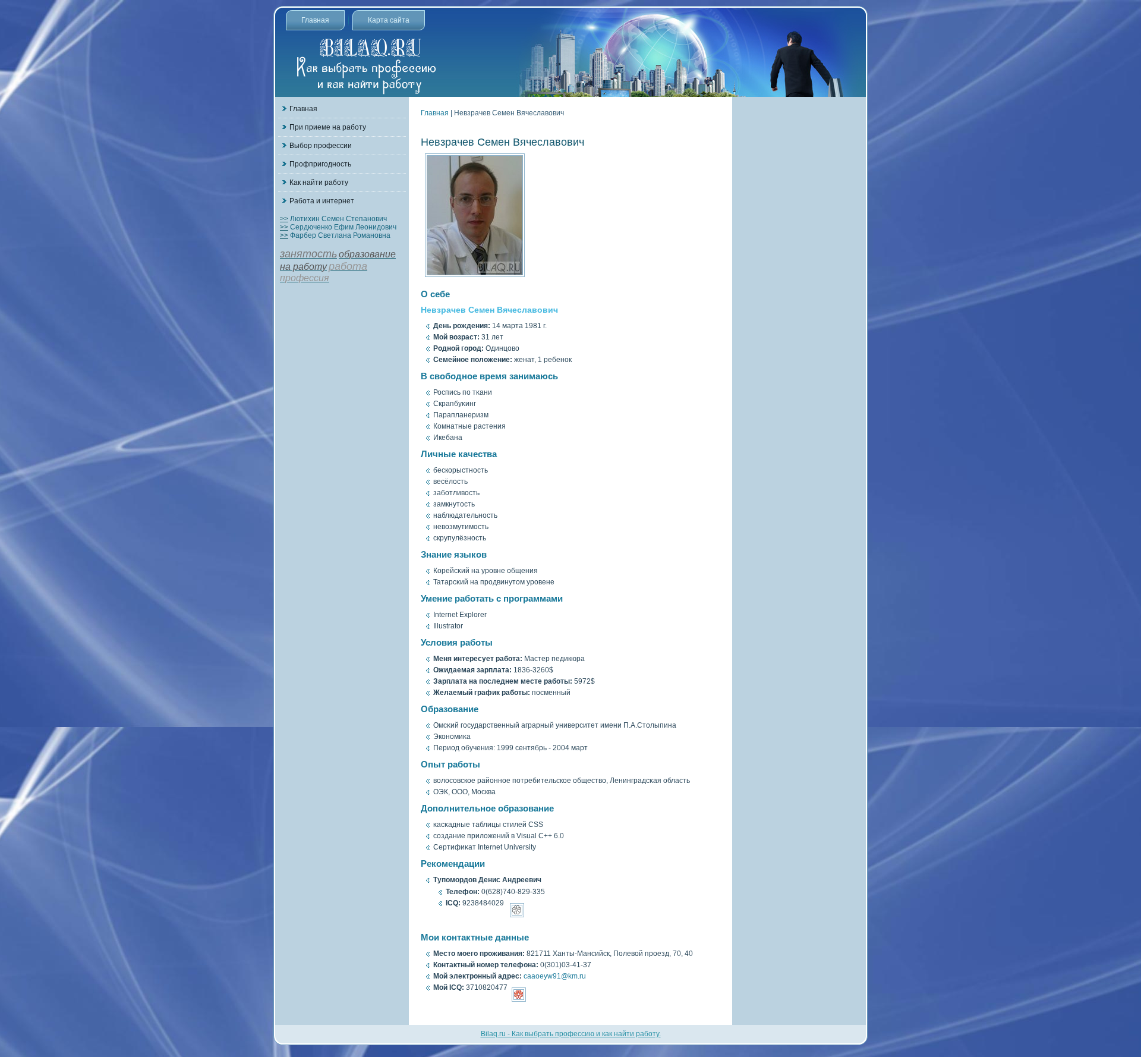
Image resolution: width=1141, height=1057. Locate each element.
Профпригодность (320, 164)
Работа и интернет (321, 201)
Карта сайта (388, 20)
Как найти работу (318, 182)
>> (284, 219)
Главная (315, 20)
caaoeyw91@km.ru (555, 976)
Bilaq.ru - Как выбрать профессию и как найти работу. (571, 1034)
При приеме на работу (327, 127)
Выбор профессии (320, 145)
